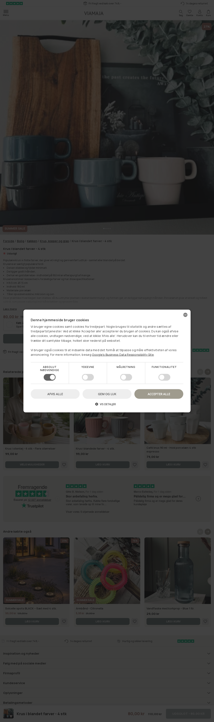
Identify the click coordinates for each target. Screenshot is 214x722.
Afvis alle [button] (55, 394)
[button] (107, 405)
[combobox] (185, 315)
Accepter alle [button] (159, 394)
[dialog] (107, 361)
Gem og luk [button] (107, 394)
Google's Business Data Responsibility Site (123, 355)
